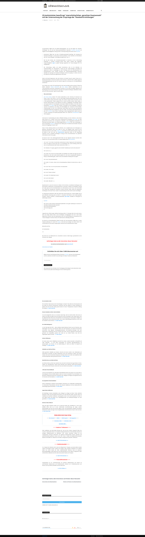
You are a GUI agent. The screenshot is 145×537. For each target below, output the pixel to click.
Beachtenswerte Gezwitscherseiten (58, 0)
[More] (58, 474)
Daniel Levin (59, 130)
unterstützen (70, 244)
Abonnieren (62, 502)
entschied (50, 111)
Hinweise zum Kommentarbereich (70, 0)
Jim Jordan (68, 122)
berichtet (78, 51)
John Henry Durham (48, 96)
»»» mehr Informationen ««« (62, 455)
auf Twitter (66, 254)
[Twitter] (53, 474)
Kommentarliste (90, 10)
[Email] (56, 474)
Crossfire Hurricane (75, 50)
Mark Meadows (72, 139)
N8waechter (46, 20)
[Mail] (98, 1)
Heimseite (50, 0)
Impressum (93, 535)
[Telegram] (102, 1)
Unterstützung (81, 10)
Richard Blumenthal (55, 86)
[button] (101, 10)
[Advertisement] (62, 284)
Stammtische (73, 10)
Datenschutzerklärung (99, 535)
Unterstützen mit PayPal (47, 246)
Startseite (45, 10)
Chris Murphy (65, 86)
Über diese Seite (52, 10)
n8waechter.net (44, 535)
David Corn (52, 123)
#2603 (46, 200)
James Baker (75, 119)
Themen (59, 10)
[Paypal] (100, 1)
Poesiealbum (65, 10)
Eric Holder (51, 105)
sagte (59, 221)
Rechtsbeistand (76, 112)
